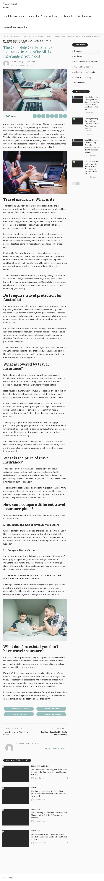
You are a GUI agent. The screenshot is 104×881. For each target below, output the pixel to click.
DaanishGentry (17, 62)
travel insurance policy (34, 234)
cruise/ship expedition (16, 27)
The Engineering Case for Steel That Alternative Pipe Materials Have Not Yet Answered (48, 793)
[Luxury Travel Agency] (13, 5)
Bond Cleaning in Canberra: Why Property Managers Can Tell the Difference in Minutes (49, 815)
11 (67, 778)
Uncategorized (86, 82)
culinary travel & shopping (76, 16)
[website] (16, 749)
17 (67, 821)
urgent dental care (47, 394)
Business (7, 41)
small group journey (15, 16)
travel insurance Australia (33, 130)
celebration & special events (43, 16)
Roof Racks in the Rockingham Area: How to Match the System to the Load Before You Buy (49, 772)
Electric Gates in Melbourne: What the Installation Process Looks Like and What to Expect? (49, 836)
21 (67, 843)
